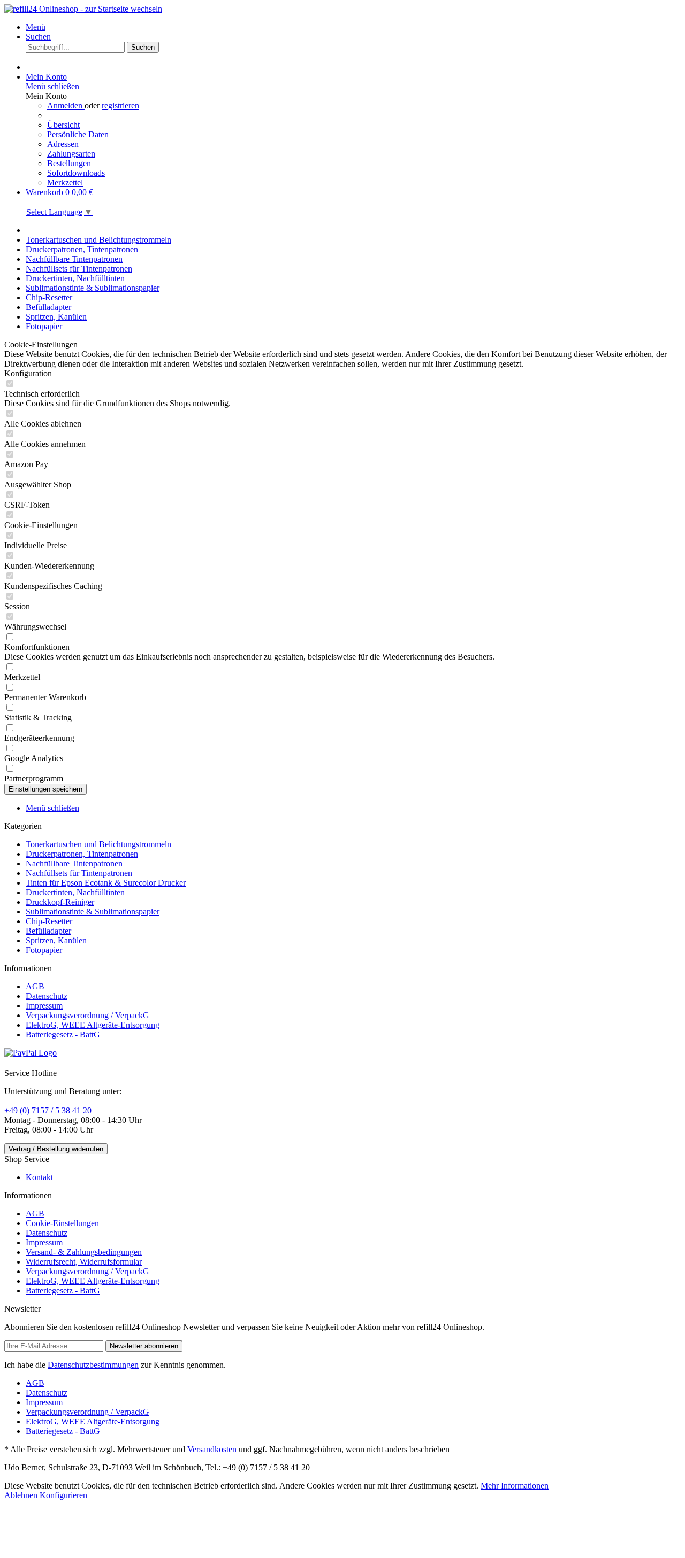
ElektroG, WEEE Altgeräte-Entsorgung (92, 1024)
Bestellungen (69, 163)
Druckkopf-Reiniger (60, 901)
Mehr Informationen (515, 1485)
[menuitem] (353, 27)
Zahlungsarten (71, 153)
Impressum (44, 1005)
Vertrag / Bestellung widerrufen (56, 1149)
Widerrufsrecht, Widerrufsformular (84, 1261)
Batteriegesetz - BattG (63, 1034)
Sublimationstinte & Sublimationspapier (92, 911)
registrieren (120, 105)
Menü (35, 27)
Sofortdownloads (76, 172)
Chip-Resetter (49, 921)
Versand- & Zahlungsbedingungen (84, 1252)
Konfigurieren (63, 1495)
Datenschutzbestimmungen (93, 1364)
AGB (35, 986)
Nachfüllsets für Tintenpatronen (79, 873)
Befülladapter (48, 930)
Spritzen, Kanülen (56, 940)
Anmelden (66, 105)
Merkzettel (65, 182)
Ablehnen (22, 1495)
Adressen (63, 144)
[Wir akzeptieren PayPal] (30, 1052)
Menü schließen (52, 86)
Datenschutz (46, 996)
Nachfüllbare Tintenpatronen (74, 863)
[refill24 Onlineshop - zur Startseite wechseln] (83, 8)
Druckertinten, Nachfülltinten (75, 892)
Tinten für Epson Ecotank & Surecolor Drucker (106, 882)
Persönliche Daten (78, 134)
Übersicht (63, 124)
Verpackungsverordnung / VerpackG (87, 1015)
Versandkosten (212, 1449)
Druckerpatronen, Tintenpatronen (82, 853)
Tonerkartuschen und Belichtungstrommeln (98, 844)
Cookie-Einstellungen (62, 1223)
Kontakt (39, 1177)
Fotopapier (44, 950)
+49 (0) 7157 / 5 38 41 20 (48, 1110)
